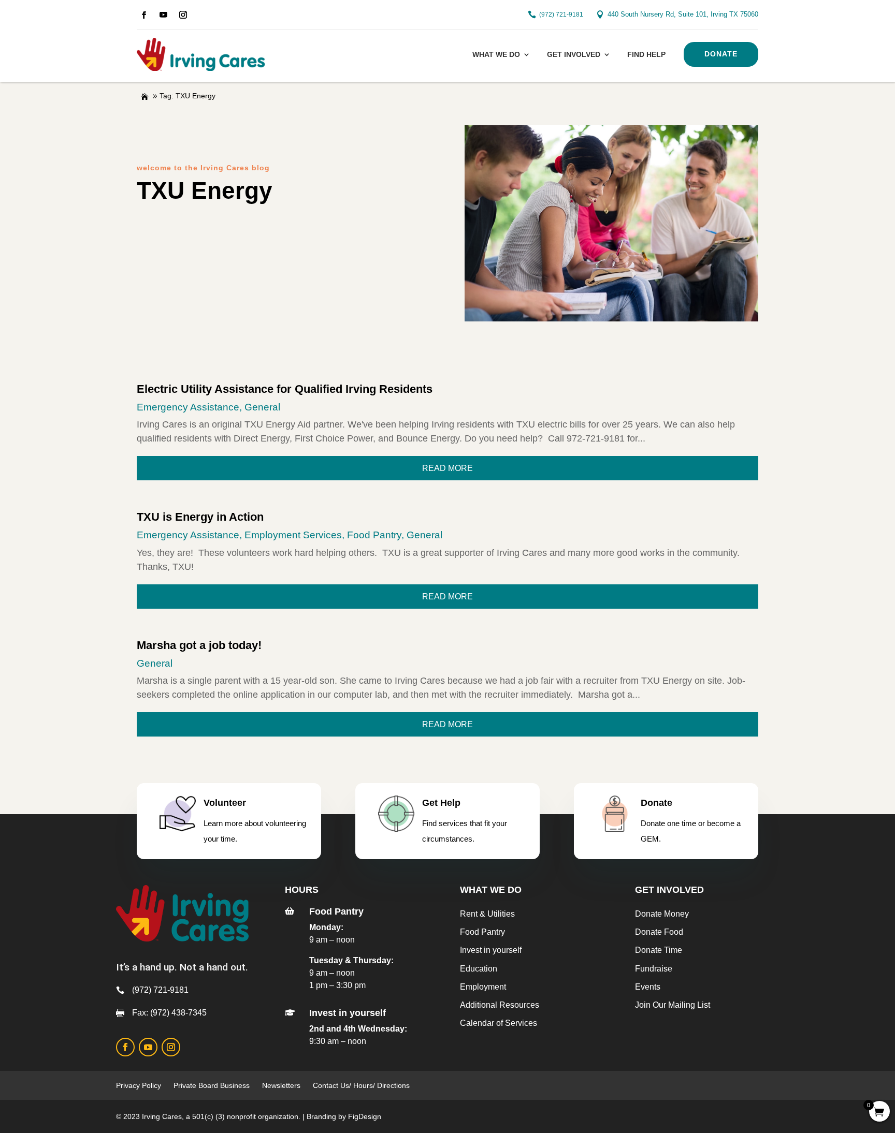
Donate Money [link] (662, 913)
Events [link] (647, 986)
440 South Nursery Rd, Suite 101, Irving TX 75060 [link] (683, 14)
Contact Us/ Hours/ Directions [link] (362, 1085)
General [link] (262, 407)
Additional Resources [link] (499, 1004)
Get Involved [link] (573, 54)
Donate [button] (721, 54)
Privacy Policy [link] (138, 1085)
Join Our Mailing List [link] (672, 1004)
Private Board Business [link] (212, 1085)
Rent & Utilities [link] (487, 913)
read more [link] (447, 468)
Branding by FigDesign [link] (344, 1116)
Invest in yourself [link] (491, 950)
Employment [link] (483, 986)
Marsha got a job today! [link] (199, 645)
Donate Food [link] (659, 932)
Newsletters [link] (281, 1085)
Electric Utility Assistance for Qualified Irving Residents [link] (284, 388)
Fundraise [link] (653, 968)
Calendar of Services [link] (498, 1023)
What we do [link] (496, 54)
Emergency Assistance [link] (188, 407)
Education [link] (478, 968)
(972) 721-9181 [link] (561, 14)
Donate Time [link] (658, 950)
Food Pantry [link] (374, 534)
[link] (144, 15)
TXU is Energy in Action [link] (200, 516)
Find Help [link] (646, 54)
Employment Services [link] (293, 534)
